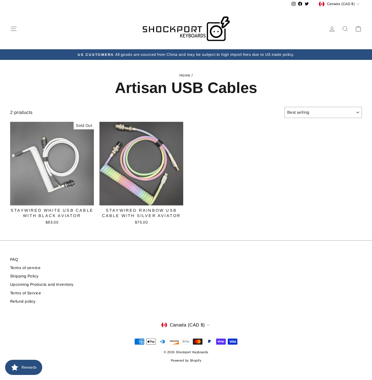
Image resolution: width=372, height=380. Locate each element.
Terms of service (25, 268)
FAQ (14, 259)
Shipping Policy (24, 276)
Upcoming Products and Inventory (42, 284)
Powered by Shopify (186, 360)
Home (185, 75)
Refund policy (23, 301)
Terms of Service (25, 293)
